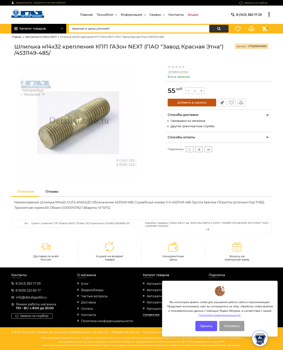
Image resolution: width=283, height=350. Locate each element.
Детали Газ (101, 332)
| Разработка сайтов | (125, 332)
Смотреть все (151, 314)
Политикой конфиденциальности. (220, 315)
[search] (219, 29)
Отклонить (232, 326)
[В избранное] (231, 102)
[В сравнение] (241, 102)
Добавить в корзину (192, 102)
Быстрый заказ (222, 102)
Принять (206, 326)
